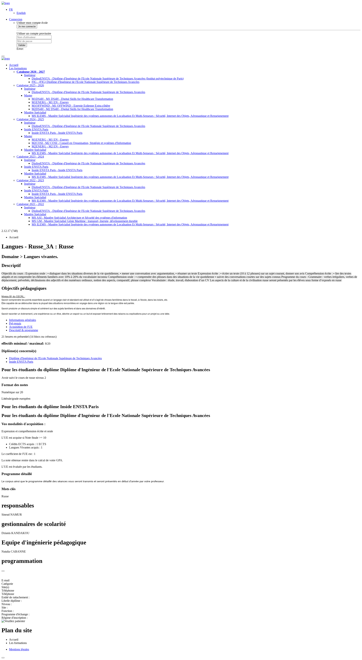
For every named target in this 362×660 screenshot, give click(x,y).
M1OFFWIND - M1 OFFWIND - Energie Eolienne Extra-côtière (71, 105)
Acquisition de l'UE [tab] (21, 326)
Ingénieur (29, 75)
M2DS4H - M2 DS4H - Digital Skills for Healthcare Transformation (72, 109)
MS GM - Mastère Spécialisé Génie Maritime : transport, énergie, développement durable (85, 221)
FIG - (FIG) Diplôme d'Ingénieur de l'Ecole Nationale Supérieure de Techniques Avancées (85, 82)
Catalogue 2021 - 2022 (30, 204)
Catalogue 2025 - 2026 (30, 85)
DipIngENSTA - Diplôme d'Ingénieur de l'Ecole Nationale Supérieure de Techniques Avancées (88, 92)
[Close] (3, 571)
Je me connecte (27, 26)
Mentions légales (19, 649)
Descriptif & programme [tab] (23, 330)
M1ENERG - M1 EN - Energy (50, 102)
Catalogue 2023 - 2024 (30, 156)
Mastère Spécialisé (35, 112)
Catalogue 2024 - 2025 (30, 119)
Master (28, 95)
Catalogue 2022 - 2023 (30, 180)
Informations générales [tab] (22, 320)
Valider (21, 45)
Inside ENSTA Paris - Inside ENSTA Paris (57, 132)
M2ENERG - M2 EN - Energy (50, 146)
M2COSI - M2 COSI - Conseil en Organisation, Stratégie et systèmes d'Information (81, 143)
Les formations (18, 68)
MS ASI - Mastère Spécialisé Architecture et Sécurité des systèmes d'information (79, 217)
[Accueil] (6, 3)
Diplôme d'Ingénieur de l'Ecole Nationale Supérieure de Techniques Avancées (55, 358)
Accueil (13, 65)
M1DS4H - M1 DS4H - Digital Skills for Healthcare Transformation (72, 98)
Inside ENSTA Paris (36, 129)
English (21, 13)
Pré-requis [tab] (15, 323)
